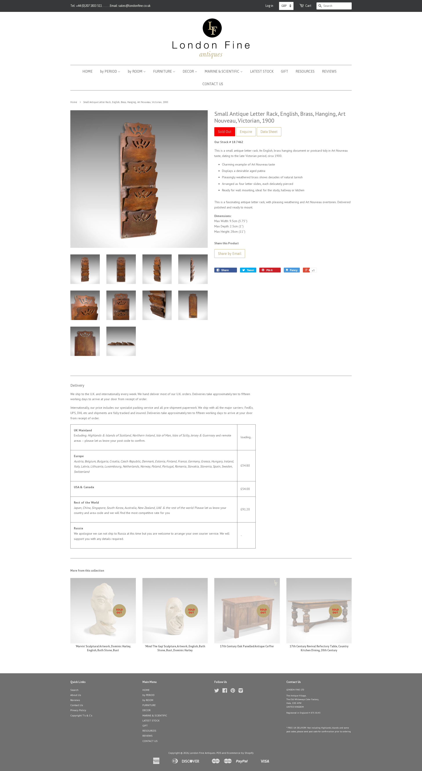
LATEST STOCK (261, 71)
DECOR (189, 71)
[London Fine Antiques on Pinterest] (232, 691)
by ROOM (135, 71)
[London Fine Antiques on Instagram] (240, 691)
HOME (87, 71)
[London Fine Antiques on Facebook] (224, 691)
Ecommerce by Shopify (240, 752)
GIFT (284, 71)
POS (218, 752)
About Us (75, 695)
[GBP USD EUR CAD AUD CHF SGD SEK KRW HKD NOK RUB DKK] (286, 6)
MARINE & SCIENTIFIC (222, 71)
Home (73, 102)
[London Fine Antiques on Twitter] (216, 691)
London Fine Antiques (202, 752)
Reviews (75, 700)
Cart (308, 5)
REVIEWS (329, 71)
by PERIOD (109, 71)
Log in (269, 5)
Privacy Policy (78, 710)
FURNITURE (163, 71)
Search (74, 690)
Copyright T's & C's (81, 715)
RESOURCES (305, 71)
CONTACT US (212, 84)
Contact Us (76, 705)
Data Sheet (269, 132)
